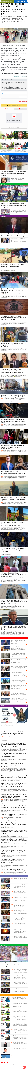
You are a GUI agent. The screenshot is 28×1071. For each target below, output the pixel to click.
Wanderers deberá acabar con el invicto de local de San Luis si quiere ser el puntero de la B (20, 984)
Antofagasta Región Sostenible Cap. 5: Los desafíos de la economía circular (20, 1005)
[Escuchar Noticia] (2, 23)
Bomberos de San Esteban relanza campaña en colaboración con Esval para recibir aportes (20, 925)
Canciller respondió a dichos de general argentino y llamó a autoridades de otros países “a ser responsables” (19, 240)
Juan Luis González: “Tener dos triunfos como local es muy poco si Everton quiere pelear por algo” (14, 840)
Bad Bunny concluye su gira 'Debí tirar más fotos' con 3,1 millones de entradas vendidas (19, 687)
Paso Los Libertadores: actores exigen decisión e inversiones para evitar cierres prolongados (19, 700)
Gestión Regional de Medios (6, 1064)
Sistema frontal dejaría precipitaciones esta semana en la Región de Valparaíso (13, 823)
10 (20, 727)
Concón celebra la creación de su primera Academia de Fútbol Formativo (14, 815)
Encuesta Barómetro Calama (18, 1055)
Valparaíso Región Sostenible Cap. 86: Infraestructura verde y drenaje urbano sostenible (20, 1011)
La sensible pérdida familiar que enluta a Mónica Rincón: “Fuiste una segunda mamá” (13, 851)
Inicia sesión (23, 88)
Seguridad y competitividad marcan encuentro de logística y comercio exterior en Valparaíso (14, 764)
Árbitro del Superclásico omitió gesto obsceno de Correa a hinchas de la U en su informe (13, 205)
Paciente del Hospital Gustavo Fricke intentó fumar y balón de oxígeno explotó (18, 655)
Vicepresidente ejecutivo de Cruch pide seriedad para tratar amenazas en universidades (13, 447)
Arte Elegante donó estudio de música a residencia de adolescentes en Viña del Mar (13, 499)
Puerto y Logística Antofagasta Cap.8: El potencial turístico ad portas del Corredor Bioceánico (20, 1024)
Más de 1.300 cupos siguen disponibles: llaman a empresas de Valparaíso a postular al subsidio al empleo (13, 523)
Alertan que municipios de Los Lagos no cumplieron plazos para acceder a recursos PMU (18, 680)
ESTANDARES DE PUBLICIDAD (10, 1066)
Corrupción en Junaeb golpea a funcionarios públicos (20, 1049)
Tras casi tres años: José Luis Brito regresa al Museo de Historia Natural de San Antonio (20, 919)
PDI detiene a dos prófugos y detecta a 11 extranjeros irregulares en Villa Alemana (14, 776)
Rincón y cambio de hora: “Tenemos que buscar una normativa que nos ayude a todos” (20, 912)
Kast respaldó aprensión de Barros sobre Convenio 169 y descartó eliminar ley (14, 235)
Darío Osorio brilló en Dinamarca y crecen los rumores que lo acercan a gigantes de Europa (19, 990)
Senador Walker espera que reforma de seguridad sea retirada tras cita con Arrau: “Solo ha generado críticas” (14, 796)
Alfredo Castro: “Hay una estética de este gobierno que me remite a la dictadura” (19, 642)
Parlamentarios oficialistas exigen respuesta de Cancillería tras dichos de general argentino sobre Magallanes (13, 370)
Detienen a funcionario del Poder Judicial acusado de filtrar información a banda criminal (13, 173)
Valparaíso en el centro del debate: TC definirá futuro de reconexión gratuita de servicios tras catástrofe (13, 317)
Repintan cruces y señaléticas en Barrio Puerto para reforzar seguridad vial (13, 396)
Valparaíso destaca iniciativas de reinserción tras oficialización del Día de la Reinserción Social (14, 574)
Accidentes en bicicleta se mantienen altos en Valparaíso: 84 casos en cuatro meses (13, 421)
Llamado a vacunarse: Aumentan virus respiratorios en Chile (20, 1044)
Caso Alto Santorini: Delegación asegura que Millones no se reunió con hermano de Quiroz (13, 627)
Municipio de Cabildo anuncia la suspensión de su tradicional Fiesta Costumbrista (20, 880)
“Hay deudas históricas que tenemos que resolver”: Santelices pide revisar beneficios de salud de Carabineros (14, 784)
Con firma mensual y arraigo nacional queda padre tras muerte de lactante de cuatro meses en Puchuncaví (13, 744)
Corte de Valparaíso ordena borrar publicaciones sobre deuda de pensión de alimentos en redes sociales (14, 601)
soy (12, 270)
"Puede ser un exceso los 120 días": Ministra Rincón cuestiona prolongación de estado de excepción (13, 733)
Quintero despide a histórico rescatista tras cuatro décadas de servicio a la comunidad (13, 290)
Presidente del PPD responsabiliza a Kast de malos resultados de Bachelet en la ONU (13, 473)
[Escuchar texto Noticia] (26, 76)
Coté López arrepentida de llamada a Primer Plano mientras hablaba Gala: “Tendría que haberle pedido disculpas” (20, 906)
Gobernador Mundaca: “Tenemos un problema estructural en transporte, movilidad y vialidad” (12, 860)
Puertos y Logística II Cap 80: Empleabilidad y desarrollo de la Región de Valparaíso (20, 999)
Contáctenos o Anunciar (16, 1064)
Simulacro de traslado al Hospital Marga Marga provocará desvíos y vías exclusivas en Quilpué (14, 344)
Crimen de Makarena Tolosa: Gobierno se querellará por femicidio (17, 180)
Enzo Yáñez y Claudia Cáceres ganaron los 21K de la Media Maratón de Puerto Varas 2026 (20, 971)
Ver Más (14, 942)
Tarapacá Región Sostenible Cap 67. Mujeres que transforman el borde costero (19, 1018)
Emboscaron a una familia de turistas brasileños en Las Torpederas (12, 265)
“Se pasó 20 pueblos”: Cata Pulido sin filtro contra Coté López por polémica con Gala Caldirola (14, 831)
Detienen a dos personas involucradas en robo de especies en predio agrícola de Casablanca (14, 549)
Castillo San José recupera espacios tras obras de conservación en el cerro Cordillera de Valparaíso (13, 754)
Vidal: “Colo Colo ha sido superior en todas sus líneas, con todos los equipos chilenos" (18, 211)
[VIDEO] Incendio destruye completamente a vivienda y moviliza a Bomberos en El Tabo (20, 932)
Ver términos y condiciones (14, 127)
